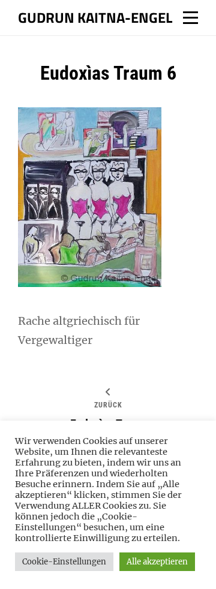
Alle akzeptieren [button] (157, 562)
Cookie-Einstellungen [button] (64, 562)
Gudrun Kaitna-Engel (95, 17)
